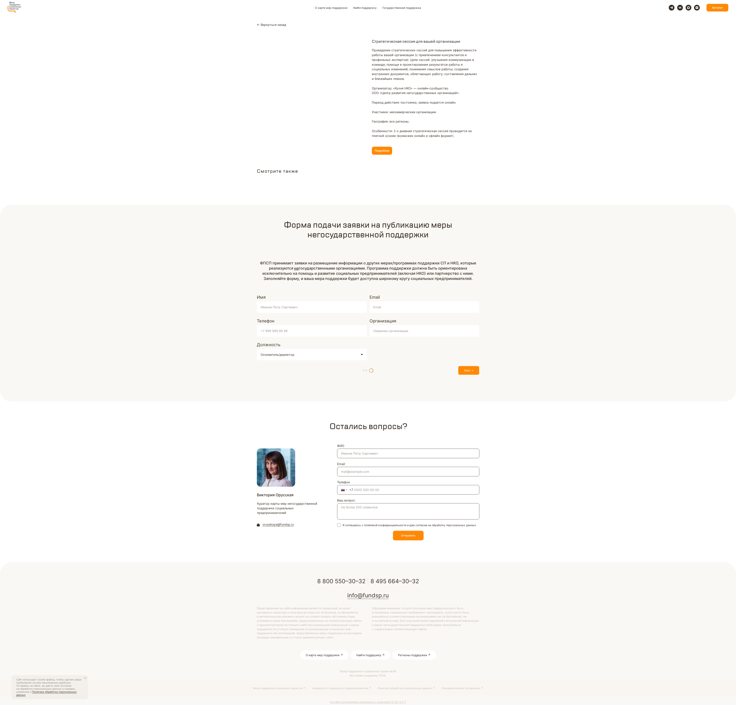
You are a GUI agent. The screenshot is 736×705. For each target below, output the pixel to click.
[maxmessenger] (688, 8)
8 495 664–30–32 (394, 581)
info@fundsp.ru (368, 595)
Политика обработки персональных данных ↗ (406, 688)
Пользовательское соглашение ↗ (462, 688)
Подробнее (382, 150)
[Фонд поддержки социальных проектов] (671, 8)
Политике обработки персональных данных (46, 693)
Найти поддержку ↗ (370, 655)
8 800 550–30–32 (341, 581)
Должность (268, 344)
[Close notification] (85, 678)
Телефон (265, 320)
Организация (383, 320)
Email (375, 297)
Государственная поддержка (401, 7)
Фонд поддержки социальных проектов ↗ (279, 688)
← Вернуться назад (271, 25)
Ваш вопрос (346, 500)
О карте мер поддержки (331, 7)
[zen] (697, 8)
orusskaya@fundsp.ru (278, 524)
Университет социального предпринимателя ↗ (341, 688)
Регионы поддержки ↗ (414, 655)
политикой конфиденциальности (385, 525)
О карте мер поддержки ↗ (324, 655)
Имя (261, 297)
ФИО (340, 446)
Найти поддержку (365, 7)
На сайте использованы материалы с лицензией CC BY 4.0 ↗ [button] (368, 701)
